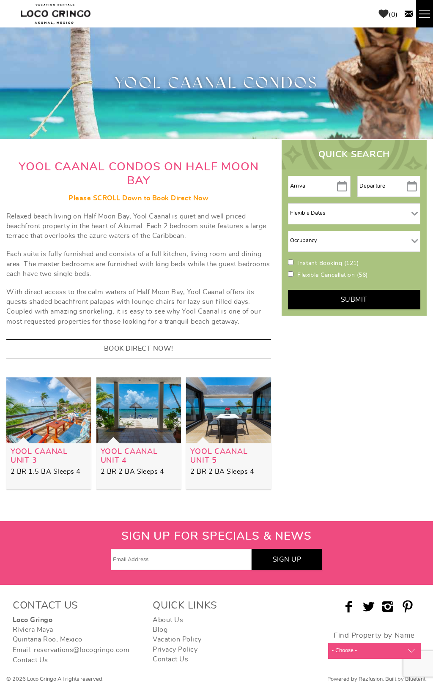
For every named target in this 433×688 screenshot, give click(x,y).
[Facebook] (350, 607)
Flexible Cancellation (332, 275)
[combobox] (374, 651)
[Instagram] (389, 607)
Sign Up (287, 559)
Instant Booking (328, 263)
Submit (354, 299)
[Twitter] (370, 607)
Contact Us (30, 660)
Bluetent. (416, 679)
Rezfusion (371, 679)
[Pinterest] (408, 607)
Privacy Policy (175, 649)
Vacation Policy (177, 639)
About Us (168, 620)
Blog (160, 629)
